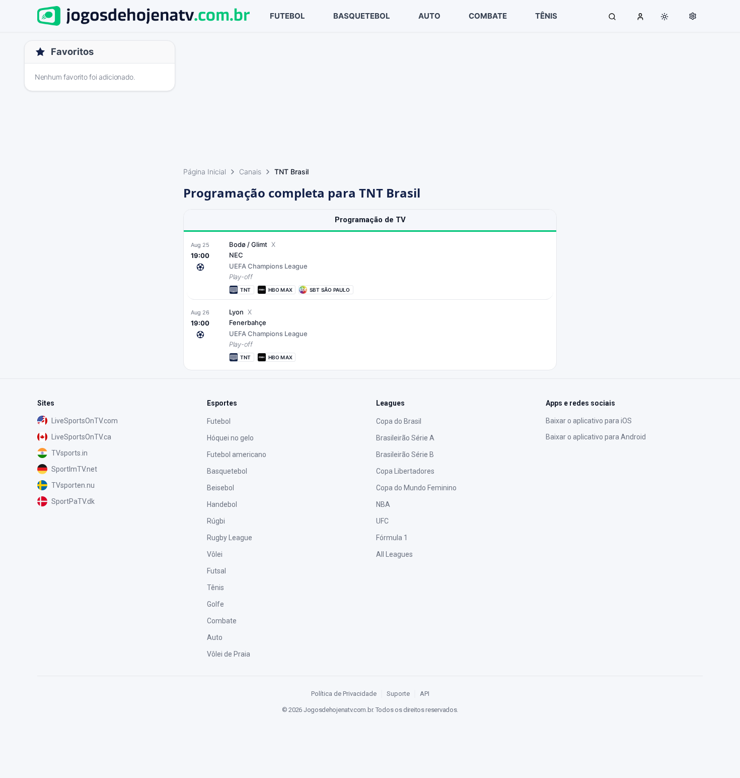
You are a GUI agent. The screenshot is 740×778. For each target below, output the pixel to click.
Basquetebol (227, 471)
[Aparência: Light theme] (664, 17)
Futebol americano (236, 454)
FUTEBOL (287, 16)
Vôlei (215, 554)
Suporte (398, 693)
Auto (215, 637)
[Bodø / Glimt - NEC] (370, 267)
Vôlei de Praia (228, 654)
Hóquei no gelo (230, 438)
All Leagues (394, 554)
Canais (250, 171)
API (424, 693)
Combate (222, 621)
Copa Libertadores (405, 471)
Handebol (222, 504)
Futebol (219, 421)
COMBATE (488, 16)
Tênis (215, 588)
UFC (382, 521)
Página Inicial (204, 171)
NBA (383, 504)
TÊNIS (546, 16)
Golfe (215, 604)
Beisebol (220, 488)
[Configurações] (693, 16)
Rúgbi (216, 521)
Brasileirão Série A (405, 438)
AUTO (429, 16)
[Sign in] (640, 16)
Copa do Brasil (398, 421)
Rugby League (229, 538)
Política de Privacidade (344, 693)
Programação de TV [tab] (370, 219)
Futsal (216, 571)
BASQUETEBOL (361, 16)
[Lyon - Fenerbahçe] (370, 334)
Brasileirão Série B (405, 454)
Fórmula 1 (392, 538)
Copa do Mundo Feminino (416, 488)
